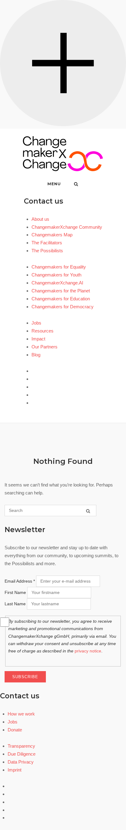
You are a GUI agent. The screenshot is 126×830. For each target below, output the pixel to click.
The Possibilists (47, 250)
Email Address (20, 581)
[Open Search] (76, 184)
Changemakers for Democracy (62, 306)
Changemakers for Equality (58, 266)
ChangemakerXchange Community (66, 227)
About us (40, 219)
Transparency (21, 746)
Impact (38, 338)
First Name (15, 592)
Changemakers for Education (60, 298)
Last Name (15, 603)
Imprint (14, 769)
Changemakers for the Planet (60, 290)
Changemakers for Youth (56, 274)
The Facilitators (46, 242)
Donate (15, 729)
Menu (54, 184)
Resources (42, 330)
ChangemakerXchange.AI (57, 282)
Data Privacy (21, 761)
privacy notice (88, 650)
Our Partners (44, 346)
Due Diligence (21, 754)
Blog (35, 354)
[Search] (88, 511)
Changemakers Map (51, 234)
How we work (21, 713)
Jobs (36, 322)
